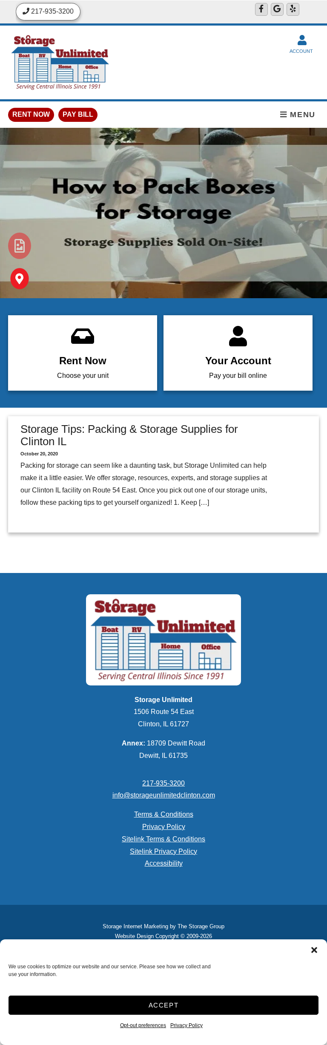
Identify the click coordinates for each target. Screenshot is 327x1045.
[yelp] (293, 9)
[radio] (19, 246)
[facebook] (261, 9)
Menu (301, 114)
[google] (277, 9)
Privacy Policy (186, 1025)
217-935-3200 (163, 783)
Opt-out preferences (143, 1025)
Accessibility (164, 863)
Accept (164, 1005)
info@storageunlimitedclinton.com (163, 795)
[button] (314, 950)
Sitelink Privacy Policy (163, 851)
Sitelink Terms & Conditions (163, 839)
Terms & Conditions (163, 814)
